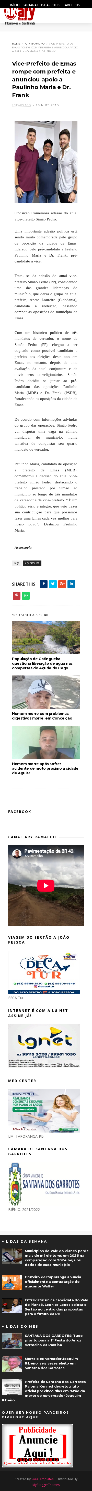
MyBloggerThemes (46, 1485)
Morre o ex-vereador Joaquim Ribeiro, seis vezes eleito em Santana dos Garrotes (51, 1363)
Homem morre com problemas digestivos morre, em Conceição (42, 716)
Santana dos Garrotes (42, 5)
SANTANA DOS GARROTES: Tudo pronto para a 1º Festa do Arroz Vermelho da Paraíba (54, 1340)
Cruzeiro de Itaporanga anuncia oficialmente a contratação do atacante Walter (53, 1281)
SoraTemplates (42, 1479)
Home (16, 43)
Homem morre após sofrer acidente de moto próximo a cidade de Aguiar (45, 768)
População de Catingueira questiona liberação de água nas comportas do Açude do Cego (42, 663)
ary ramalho (34, 43)
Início (15, 5)
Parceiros (71, 5)
